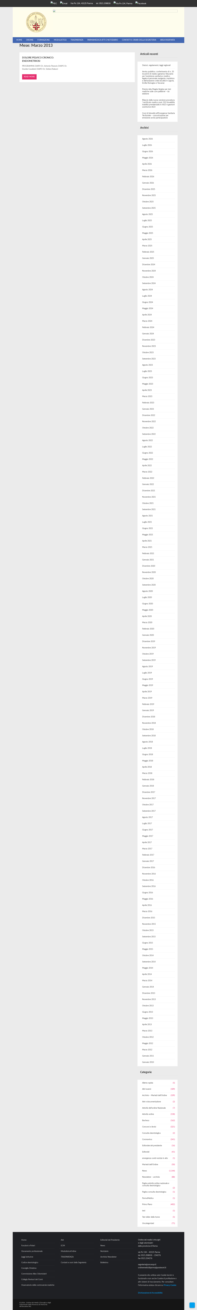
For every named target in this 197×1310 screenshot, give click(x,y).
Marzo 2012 (147, 1050)
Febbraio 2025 (148, 252)
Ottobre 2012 (148, 1037)
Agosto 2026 (147, 139)
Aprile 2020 (147, 616)
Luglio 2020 (147, 597)
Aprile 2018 (147, 767)
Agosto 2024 (147, 290)
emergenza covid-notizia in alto (155, 1158)
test (143, 1211)
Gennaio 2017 (148, 861)
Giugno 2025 (147, 227)
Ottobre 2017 (148, 805)
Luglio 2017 (147, 824)
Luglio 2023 (147, 371)
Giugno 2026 (147, 152)
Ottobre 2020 (148, 579)
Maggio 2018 (147, 761)
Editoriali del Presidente (110, 1240)
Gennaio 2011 (148, 1056)
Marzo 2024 (147, 321)
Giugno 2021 (147, 528)
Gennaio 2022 (148, 484)
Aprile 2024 (147, 315)
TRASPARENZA (76, 40)
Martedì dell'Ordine (150, 1165)
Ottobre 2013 (148, 1006)
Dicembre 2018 (148, 717)
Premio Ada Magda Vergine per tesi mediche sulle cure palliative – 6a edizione (156, 91)
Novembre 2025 (149, 195)
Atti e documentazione (151, 1102)
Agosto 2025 (147, 214)
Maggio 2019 (147, 685)
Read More (29, 77)
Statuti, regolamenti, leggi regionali (156, 65)
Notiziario (104, 1251)
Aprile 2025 (147, 239)
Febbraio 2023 (148, 403)
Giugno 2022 (147, 453)
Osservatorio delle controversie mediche (37, 1285)
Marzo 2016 (147, 911)
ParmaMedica (147, 1198)
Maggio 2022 (147, 459)
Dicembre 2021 (148, 491)
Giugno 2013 (147, 1012)
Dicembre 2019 (148, 641)
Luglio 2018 (147, 748)
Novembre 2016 (149, 874)
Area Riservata (167, 40)
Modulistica (60, 40)
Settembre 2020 (149, 585)
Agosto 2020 (147, 591)
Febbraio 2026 (148, 177)
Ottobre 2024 (148, 277)
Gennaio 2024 (148, 334)
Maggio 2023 (147, 384)
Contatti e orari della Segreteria (139, 40)
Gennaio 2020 (148, 635)
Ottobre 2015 (148, 930)
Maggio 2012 (147, 1043)
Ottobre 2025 (148, 202)
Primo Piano (147, 1204)
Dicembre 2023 (148, 340)
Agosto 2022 (147, 440)
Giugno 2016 (147, 893)
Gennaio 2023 (148, 409)
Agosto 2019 (147, 667)
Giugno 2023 (147, 378)
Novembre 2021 (149, 497)
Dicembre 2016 (148, 868)
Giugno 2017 (147, 830)
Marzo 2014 (147, 981)
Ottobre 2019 (148, 654)
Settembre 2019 (149, 660)
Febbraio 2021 (148, 554)
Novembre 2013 (149, 999)
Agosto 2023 (147, 365)
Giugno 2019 (147, 679)
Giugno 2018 (147, 754)
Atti (62, 1240)
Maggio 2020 (147, 610)
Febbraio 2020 (148, 629)
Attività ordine (148, 1114)
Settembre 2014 (149, 962)
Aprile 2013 (147, 1024)
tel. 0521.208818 (103, 3)
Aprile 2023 (147, 390)
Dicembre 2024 (148, 265)
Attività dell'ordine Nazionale (154, 1108)
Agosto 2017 (147, 817)
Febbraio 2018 (148, 780)
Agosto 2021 (147, 516)
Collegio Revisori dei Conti (32, 1279)
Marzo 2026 (147, 170)
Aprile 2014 (147, 974)
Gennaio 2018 (148, 786)
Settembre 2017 (149, 811)
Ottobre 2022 (148, 428)
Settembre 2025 (149, 208)
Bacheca (145, 1120)
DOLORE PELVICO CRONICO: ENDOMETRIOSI (38, 59)
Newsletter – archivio (151, 1177)
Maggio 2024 (147, 308)
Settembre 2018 (149, 736)
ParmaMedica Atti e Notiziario (102, 40)
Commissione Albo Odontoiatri (34, 1274)
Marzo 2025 (147, 246)
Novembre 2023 (149, 346)
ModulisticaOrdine (68, 1251)
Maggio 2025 (147, 233)
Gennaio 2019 (148, 710)
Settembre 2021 (149, 509)
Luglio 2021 (147, 522)
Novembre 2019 (149, 648)
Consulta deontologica (151, 1133)
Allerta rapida (147, 1083)
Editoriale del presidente (152, 1146)
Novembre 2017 (149, 798)
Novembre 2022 (149, 422)
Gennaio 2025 (148, 258)
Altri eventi (146, 1089)
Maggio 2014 (147, 968)
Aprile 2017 (147, 842)
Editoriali (145, 1152)
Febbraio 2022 (148, 478)
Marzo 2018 (147, 773)
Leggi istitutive (27, 1257)
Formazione (43, 40)
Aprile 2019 (147, 692)
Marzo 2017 (147, 849)
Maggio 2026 (147, 158)
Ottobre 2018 (148, 729)
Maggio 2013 (147, 1018)
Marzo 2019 (147, 698)
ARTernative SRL (25, 1306)
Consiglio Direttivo (28, 1268)
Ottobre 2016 (148, 880)
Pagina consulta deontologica (154, 1192)
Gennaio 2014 (148, 987)
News (144, 1171)
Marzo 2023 (147, 396)
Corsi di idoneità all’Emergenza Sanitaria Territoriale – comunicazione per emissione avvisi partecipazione (158, 115)
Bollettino (104, 1263)
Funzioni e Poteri (28, 1246)
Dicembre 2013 (148, 993)
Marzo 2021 (147, 547)
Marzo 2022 (147, 472)
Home (19, 40)
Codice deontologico (29, 1263)
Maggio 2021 (147, 535)
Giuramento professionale (31, 1251)
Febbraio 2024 (148, 327)
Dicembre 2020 (148, 566)
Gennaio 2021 (148, 560)
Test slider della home (151, 1217)
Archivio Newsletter (108, 1257)
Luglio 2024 (147, 296)
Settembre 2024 (149, 283)
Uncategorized (148, 1223)
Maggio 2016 (147, 899)
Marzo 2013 (147, 1031)
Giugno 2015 (147, 943)
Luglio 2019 (147, 673)
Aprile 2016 (147, 905)
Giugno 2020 (147, 604)
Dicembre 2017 (148, 792)
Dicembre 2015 (148, 918)
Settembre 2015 (149, 937)
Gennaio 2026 (148, 183)
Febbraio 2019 (148, 704)
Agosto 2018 (147, 742)
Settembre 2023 (149, 359)
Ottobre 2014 (148, 955)
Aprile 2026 (147, 164)
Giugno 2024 (147, 302)
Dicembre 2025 (148, 189)
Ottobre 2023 (148, 353)
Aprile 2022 (147, 466)
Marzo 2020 (147, 623)
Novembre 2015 (149, 924)
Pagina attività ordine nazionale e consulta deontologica (155, 1184)
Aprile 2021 (147, 541)
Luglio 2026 (147, 145)
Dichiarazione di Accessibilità (150, 1293)
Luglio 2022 (147, 447)
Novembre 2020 (149, 572)
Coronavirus (147, 1139)
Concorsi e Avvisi (149, 1127)
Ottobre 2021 (148, 503)
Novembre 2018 (149, 723)
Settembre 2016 (149, 886)
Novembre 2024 (149, 271)
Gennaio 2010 (148, 1062)
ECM (63, 1246)
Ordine (29, 40)
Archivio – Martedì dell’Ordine (154, 1095)
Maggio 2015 (147, 949)
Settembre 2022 (149, 434)
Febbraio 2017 (148, 855)
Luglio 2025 (147, 221)
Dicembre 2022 (148, 415)
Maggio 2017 (147, 836)
